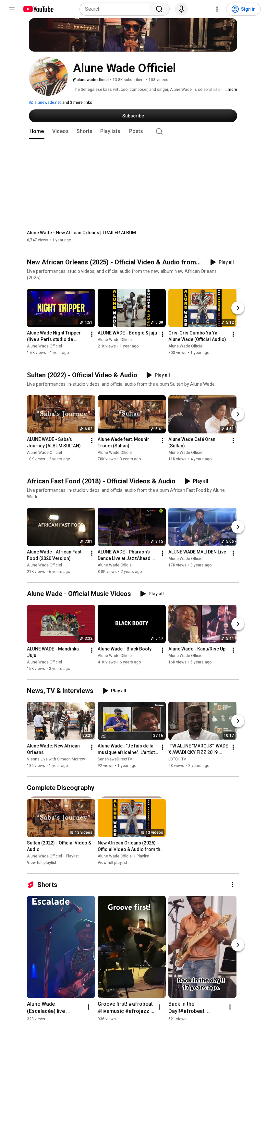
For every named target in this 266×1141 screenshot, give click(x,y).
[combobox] (116, 9)
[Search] (159, 9)
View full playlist (41, 862)
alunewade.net (47, 102)
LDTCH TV (177, 759)
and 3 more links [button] (77, 102)
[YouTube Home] (38, 9)
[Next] (237, 308)
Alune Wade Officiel (44, 346)
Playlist (72, 856)
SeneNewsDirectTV (115, 759)
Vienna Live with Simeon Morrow (56, 759)
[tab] (36, 131)
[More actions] (91, 334)
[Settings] (217, 9)
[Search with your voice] (181, 9)
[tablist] (133, 131)
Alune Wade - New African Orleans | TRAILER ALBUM (81, 232)
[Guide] (12, 9)
